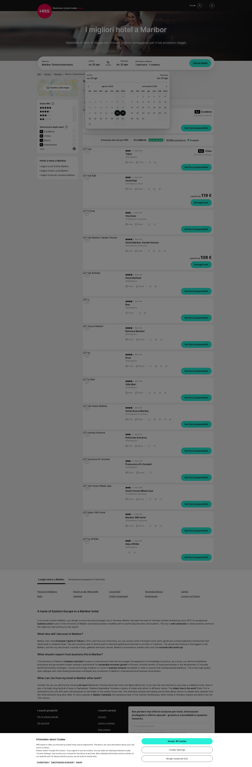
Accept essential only (177, 758)
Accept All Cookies (177, 741)
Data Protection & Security (62, 762)
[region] (126, 750)
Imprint (79, 762)
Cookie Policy (43, 762)
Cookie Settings (177, 750)
